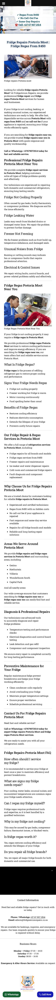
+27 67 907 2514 (32, 24)
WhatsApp (13, 994)
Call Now (46, 994)
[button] (52, 870)
